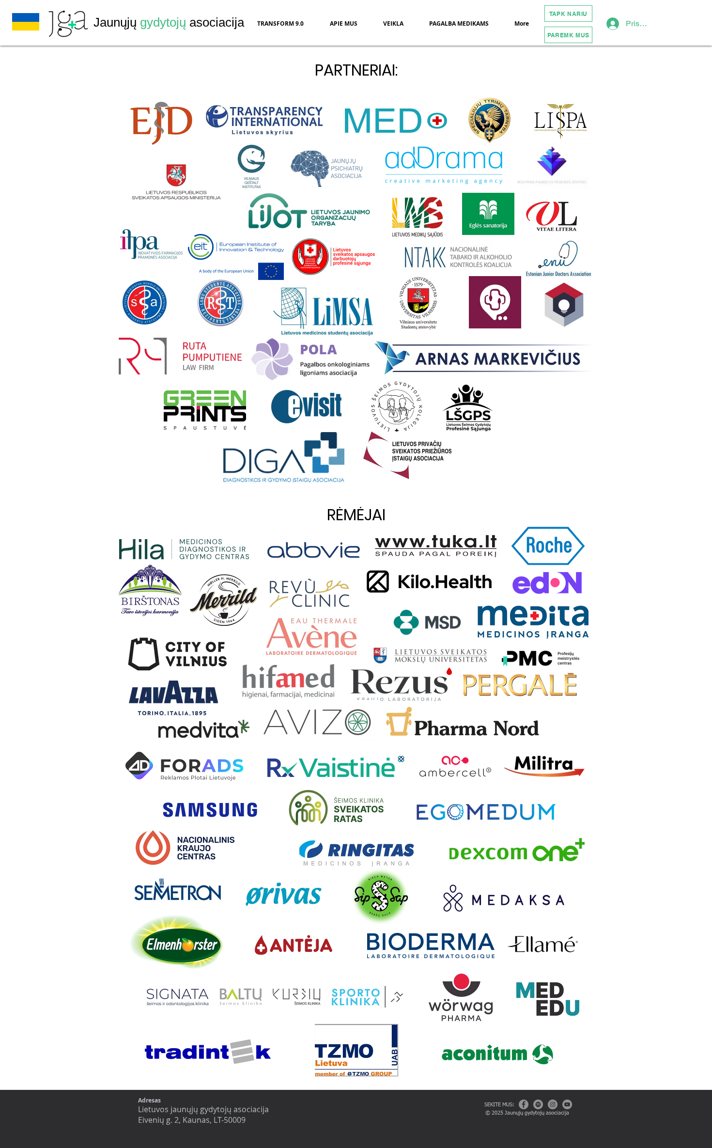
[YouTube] (567, 1104)
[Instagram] (552, 1104)
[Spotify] (538, 1104)
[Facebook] (523, 1104)
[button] (346, 23)
